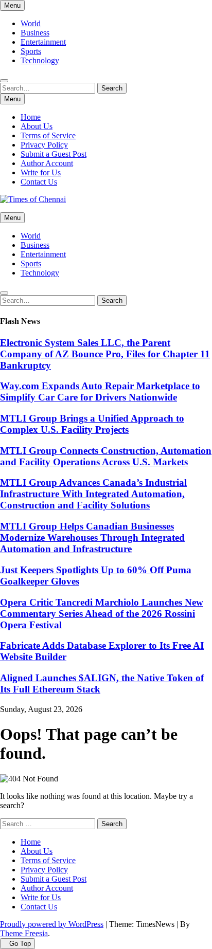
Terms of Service (48, 135)
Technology (40, 60)
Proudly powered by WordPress (51, 924)
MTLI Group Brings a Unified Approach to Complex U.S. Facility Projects (92, 424)
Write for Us (41, 172)
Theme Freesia (24, 933)
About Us (36, 126)
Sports (31, 51)
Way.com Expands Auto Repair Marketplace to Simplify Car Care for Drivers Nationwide (100, 391)
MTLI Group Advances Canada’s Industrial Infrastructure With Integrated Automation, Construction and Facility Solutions (93, 493)
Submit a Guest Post (53, 154)
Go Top (20, 943)
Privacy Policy (44, 144)
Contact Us (39, 181)
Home (31, 117)
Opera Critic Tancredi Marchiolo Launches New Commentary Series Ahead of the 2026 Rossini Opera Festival (101, 613)
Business (35, 32)
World (31, 23)
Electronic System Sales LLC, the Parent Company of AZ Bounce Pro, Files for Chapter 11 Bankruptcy (105, 354)
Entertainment (43, 42)
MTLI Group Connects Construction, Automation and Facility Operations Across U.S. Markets (105, 456)
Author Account (47, 163)
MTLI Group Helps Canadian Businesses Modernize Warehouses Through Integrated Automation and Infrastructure (92, 537)
